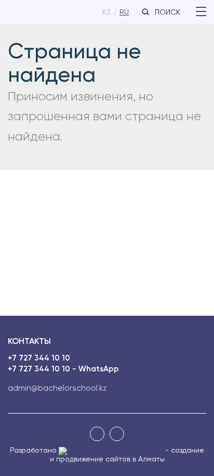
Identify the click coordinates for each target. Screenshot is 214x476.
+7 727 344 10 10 (39, 358)
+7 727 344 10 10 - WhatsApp (63, 369)
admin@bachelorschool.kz (57, 388)
